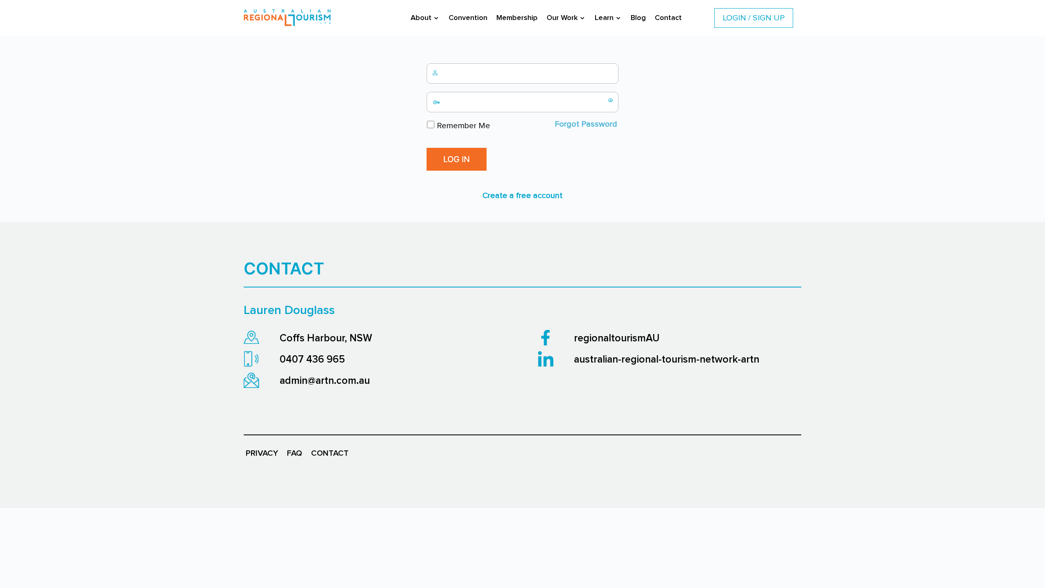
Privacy (262, 453)
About (421, 18)
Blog (638, 18)
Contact (668, 18)
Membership (517, 18)
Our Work (562, 18)
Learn (604, 18)
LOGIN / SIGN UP (754, 18)
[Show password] (610, 100)
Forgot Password (586, 124)
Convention (468, 18)
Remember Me (462, 126)
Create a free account (522, 196)
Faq (294, 453)
